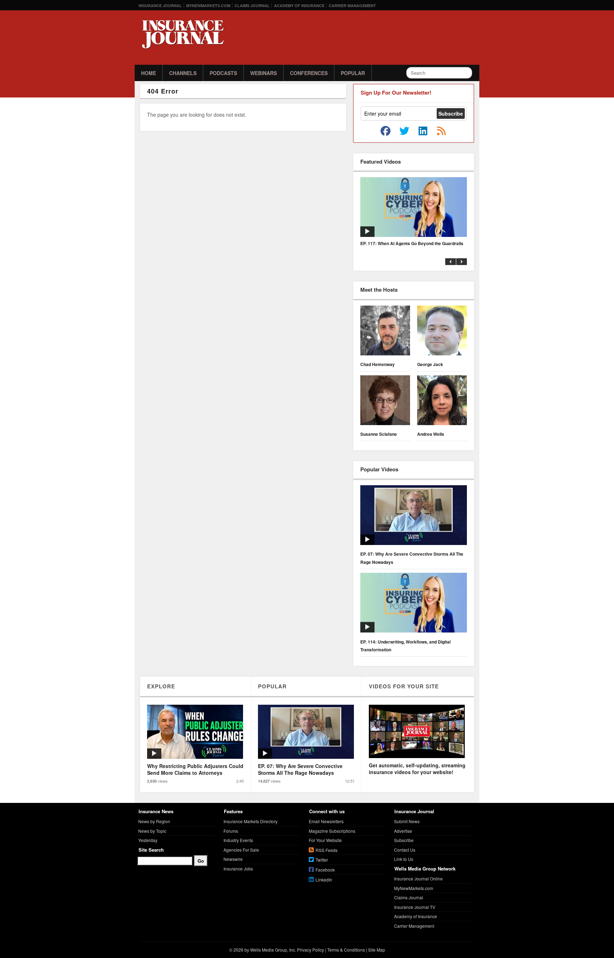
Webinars (263, 72)
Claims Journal (252, 5)
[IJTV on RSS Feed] (441, 131)
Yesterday (147, 840)
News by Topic (152, 831)
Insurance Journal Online (418, 878)
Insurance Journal (160, 5)
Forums (230, 831)
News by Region (154, 821)
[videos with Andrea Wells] (442, 401)
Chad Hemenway (377, 364)
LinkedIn (324, 880)
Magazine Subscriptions (332, 831)
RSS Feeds (327, 850)
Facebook (325, 870)
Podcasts (223, 72)
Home (148, 72)
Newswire (233, 859)
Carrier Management (352, 5)
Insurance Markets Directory (250, 821)
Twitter (322, 860)
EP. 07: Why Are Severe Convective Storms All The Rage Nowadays (411, 558)
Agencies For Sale (241, 850)
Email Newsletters (326, 821)
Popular (353, 72)
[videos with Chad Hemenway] (385, 332)
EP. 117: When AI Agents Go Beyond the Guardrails (411, 243)
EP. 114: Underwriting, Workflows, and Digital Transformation (405, 646)
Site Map (376, 950)
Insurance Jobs (238, 869)
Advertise (403, 831)
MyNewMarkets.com (208, 5)
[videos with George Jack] (442, 332)
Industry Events (238, 840)
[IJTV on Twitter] (404, 131)
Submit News (407, 821)
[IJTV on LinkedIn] (422, 131)
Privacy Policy (310, 950)
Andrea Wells (430, 434)
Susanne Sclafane (378, 434)
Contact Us (404, 850)
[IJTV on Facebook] (385, 131)
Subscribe (404, 840)
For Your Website (325, 840)
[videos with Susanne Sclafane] (385, 401)
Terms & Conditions (346, 950)
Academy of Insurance (299, 5)
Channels (182, 72)
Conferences (309, 72)
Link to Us (403, 859)
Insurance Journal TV (414, 907)
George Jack (430, 364)
